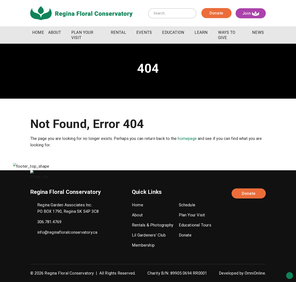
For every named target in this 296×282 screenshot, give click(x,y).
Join (247, 13)
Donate (216, 13)
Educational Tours (195, 225)
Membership (143, 245)
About (137, 215)
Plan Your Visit (192, 215)
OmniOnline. (255, 273)
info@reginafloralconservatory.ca (67, 232)
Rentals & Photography (152, 225)
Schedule (187, 204)
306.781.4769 (49, 221)
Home (137, 204)
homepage (187, 138)
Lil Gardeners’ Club (149, 235)
